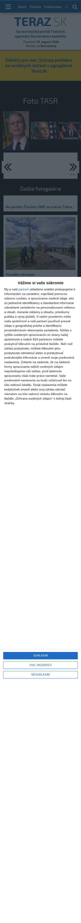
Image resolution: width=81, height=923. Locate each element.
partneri (23, 289)
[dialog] (40, 600)
